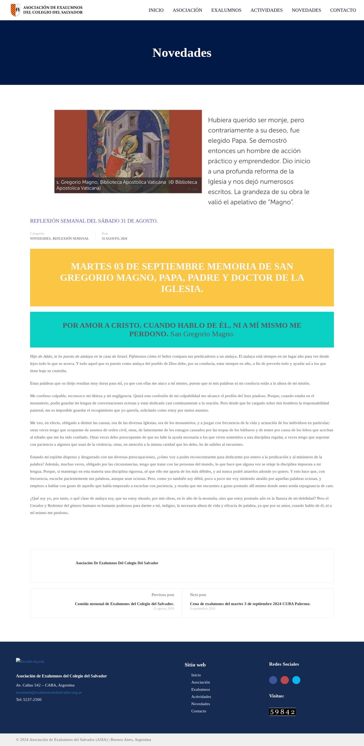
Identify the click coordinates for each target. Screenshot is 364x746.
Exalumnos (226, 10)
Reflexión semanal (71, 238)
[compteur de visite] (282, 711)
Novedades (306, 10)
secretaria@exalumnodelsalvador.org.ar (49, 692)
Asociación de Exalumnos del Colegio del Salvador (117, 563)
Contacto (343, 10)
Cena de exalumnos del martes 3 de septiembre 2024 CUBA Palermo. (250, 604)
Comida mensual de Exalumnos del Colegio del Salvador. (124, 604)
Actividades (266, 10)
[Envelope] (296, 680)
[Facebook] (273, 680)
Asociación (187, 10)
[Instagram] (285, 680)
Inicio (156, 10)
